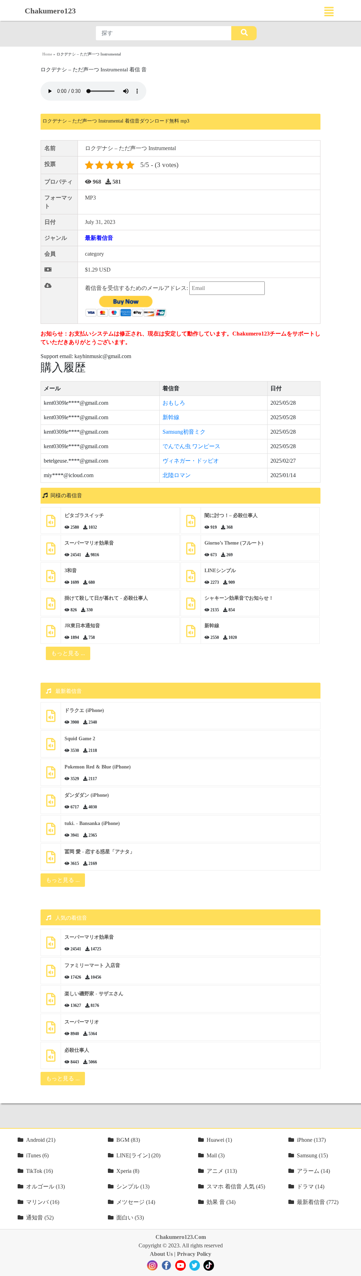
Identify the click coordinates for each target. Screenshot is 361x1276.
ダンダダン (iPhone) (87, 795)
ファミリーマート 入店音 (92, 965)
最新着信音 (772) (317, 1202)
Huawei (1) (219, 1140)
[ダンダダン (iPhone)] (50, 803)
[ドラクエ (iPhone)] (50, 719)
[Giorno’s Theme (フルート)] (190, 551)
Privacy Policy (194, 1254)
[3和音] (50, 579)
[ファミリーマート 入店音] (50, 974)
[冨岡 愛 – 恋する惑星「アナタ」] (50, 860)
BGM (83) (128, 1140)
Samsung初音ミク (184, 432)
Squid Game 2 (80, 738)
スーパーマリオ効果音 (89, 543)
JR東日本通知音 (82, 625)
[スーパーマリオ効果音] (50, 551)
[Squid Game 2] (50, 747)
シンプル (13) (132, 1186)
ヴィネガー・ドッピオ (191, 461)
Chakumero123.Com (180, 1237)
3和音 (71, 570)
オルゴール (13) (45, 1186)
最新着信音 (99, 238)
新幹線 (171, 417)
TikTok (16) (39, 1171)
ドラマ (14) (310, 1186)
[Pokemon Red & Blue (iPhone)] (50, 775)
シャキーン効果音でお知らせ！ (239, 598)
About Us (161, 1254)
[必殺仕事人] (50, 1058)
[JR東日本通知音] (50, 634)
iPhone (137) (311, 1140)
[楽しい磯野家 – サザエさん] (50, 1002)
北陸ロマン (177, 475)
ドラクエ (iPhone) (84, 710)
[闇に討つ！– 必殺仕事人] (190, 524)
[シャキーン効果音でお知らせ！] (190, 606)
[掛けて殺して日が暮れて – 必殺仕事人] (50, 606)
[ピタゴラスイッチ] (50, 524)
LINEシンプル (220, 570)
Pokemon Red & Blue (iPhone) (98, 767)
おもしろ (174, 403)
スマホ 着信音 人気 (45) (236, 1186)
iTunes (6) (37, 1155)
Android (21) (40, 1140)
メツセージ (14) (135, 1202)
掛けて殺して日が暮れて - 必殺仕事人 (106, 598)
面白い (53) (130, 1218)
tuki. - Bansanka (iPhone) (92, 823)
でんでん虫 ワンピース (191, 446)
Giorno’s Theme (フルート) (233, 543)
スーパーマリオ (82, 1022)
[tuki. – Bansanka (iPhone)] (50, 832)
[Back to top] (351, 1267)
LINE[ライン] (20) (138, 1155)
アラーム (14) (313, 1171)
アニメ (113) (222, 1171)
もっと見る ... (63, 880)
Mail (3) (216, 1155)
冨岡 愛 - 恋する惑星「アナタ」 (100, 851)
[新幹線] (190, 634)
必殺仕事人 (77, 1050)
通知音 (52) (40, 1218)
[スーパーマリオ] (50, 1030)
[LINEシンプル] (190, 579)
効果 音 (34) (221, 1202)
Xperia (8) (127, 1171)
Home (47, 54)
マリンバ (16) (42, 1202)
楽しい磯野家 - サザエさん (94, 993)
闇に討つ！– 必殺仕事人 (231, 515)
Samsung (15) (312, 1155)
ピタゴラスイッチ (84, 515)
